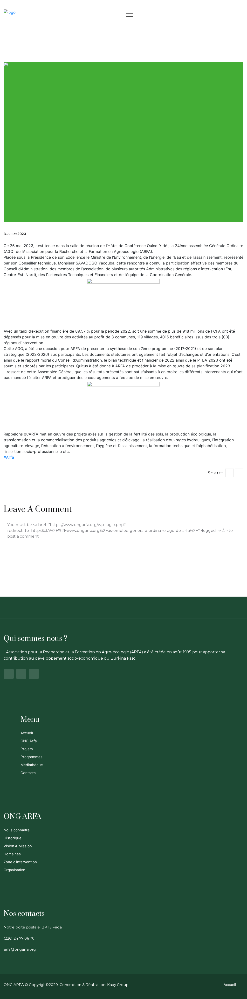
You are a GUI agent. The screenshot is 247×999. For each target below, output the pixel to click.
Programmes (31, 757)
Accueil (27, 733)
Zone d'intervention (20, 862)
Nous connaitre (17, 830)
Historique (12, 838)
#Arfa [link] (9, 457)
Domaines (12, 854)
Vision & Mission (18, 846)
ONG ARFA (14, 984)
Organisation (14, 870)
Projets (27, 749)
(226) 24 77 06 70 (19, 938)
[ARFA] (10, 12)
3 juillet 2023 (15, 234)
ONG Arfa (29, 741)
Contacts (28, 773)
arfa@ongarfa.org (20, 949)
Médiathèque (32, 765)
